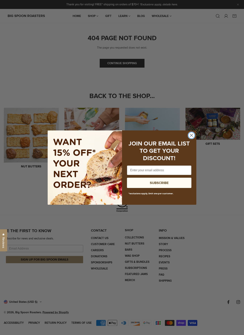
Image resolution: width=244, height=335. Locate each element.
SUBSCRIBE (159, 183)
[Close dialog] (191, 135)
